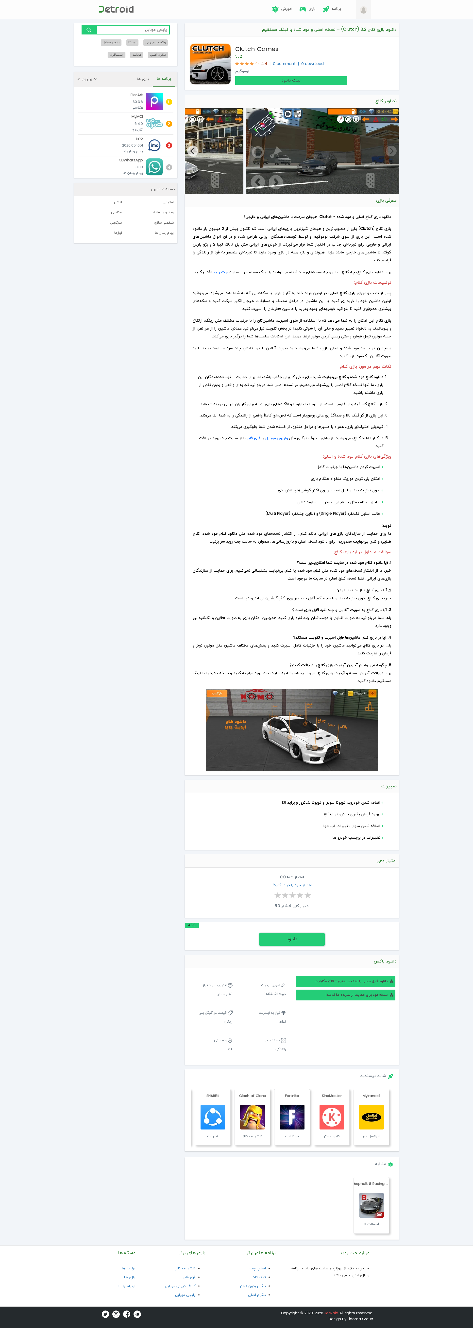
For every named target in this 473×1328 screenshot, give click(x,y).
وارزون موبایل (276, 438)
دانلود (292, 939)
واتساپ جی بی (155, 42)
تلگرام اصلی (158, 54)
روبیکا (132, 42)
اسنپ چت (258, 1268)
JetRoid (331, 1313)
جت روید (220, 272)
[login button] (363, 9)
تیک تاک (259, 1277)
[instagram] (115, 1313)
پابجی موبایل (111, 42)
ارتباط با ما (126, 1286)
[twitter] (104, 1313)
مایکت (136, 54)
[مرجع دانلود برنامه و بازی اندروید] (115, 9)
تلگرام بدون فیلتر (253, 1286)
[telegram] (136, 1313)
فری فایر (253, 438)
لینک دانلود (291, 80)
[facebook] (125, 1313)
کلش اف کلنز (185, 1268)
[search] (89, 29)
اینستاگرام (116, 54)
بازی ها (143, 79)
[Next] (192, 151)
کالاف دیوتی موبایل (180, 1286)
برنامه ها (164, 79)
